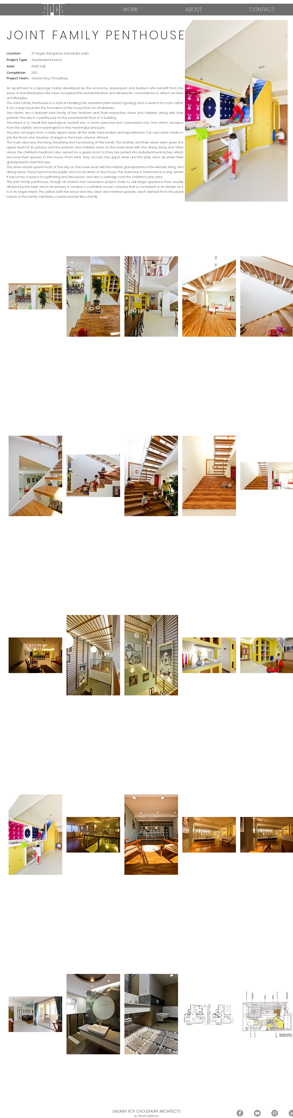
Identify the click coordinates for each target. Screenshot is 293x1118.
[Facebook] (240, 1113)
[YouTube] (257, 1113)
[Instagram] (274, 1113)
